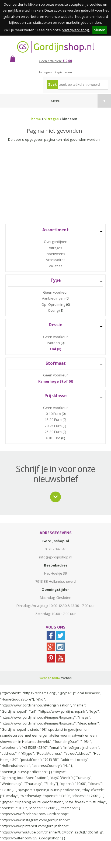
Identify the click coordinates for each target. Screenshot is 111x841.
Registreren (63, 72)
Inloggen (45, 72)
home (36, 119)
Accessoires (55, 259)
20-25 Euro (53, 425)
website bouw (50, 678)
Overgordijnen (55, 241)
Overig (53, 310)
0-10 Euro (53, 413)
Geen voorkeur (55, 292)
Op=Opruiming (53, 304)
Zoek (52, 85)
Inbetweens (55, 253)
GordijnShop (55, 47)
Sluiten (99, 30)
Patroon (53, 342)
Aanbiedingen (53, 298)
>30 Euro (53, 437)
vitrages (51, 119)
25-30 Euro (53, 431)
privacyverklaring (75, 30)
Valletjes (56, 265)
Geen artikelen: (55, 61)
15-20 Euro (53, 419)
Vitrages (55, 247)
